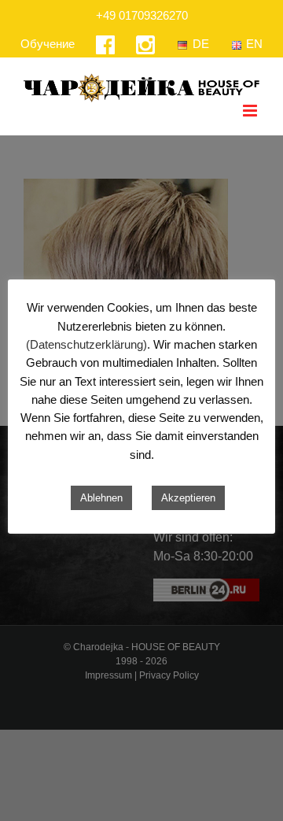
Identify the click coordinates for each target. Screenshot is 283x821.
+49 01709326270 (142, 15)
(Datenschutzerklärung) (86, 344)
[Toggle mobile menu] (251, 110)
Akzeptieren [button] (188, 498)
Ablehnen (101, 498)
